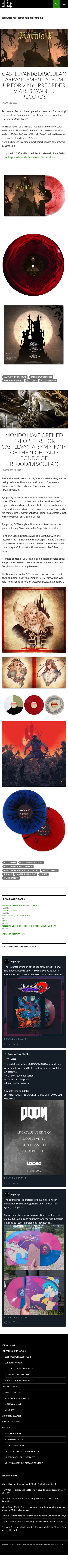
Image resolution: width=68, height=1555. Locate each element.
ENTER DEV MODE (10, 1547)
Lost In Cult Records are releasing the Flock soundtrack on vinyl (33, 1521)
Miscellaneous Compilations (19, 1380)
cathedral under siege (41, 377)
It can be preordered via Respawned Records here (28, 157)
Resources (7, 1427)
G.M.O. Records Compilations (19, 1368)
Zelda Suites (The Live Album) (16, 915)
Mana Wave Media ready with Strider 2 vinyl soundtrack (29, 1484)
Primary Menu (64, 4)
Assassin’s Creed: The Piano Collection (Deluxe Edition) (29, 925)
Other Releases (9, 1386)
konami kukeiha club (26, 874)
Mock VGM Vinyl (13, 1404)
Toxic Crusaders (9, 910)
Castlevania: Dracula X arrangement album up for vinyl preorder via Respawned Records (34, 85)
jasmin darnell (50, 870)
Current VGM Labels (15, 1445)
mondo (43, 874)
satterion (32, 381)
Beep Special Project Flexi (18, 1357)
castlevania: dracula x (15, 377)
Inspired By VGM (13, 1392)
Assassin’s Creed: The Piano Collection (20, 905)
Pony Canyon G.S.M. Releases (19, 1374)
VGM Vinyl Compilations (14, 1351)
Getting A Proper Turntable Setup (22, 1451)
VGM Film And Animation (17, 1398)
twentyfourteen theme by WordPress (17, 1544)
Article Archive (13, 1433)
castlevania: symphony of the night (21, 870)
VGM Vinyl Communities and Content (24, 1463)
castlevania (10, 863)
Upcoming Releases (11, 1416)
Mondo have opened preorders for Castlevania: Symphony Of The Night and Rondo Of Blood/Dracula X (34, 449)
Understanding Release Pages (20, 1457)
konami (8, 874)
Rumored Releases (11, 1422)
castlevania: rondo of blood (18, 866)
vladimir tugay (48, 381)
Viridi (4, 920)
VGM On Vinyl (8, 1345)
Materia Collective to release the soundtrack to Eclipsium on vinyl (34, 1515)
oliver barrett (11, 878)
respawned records (13, 381)
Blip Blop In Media (14, 1439)
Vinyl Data (10, 1410)
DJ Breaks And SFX (13, 1363)
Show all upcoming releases (15, 933)
